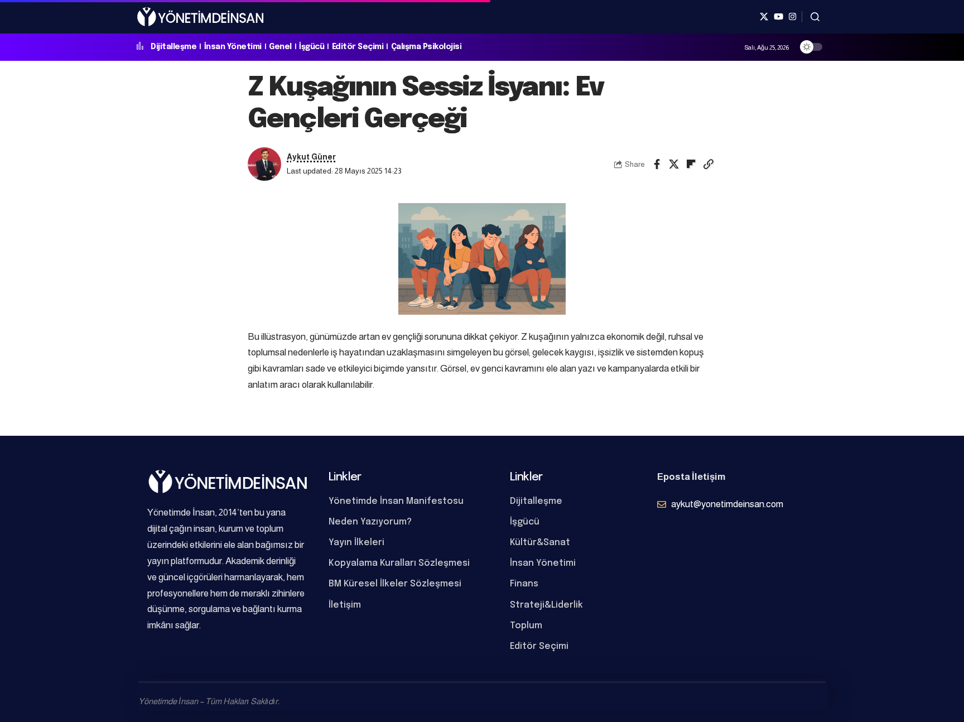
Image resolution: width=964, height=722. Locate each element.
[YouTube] (778, 16)
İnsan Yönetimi (233, 47)
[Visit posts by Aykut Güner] (264, 164)
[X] (764, 16)
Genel (280, 47)
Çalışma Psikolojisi (426, 47)
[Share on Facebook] (656, 164)
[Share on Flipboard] (691, 164)
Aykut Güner (311, 157)
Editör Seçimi (358, 47)
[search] (815, 17)
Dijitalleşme (173, 47)
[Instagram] (792, 16)
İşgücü (311, 47)
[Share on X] (674, 164)
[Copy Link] (708, 164)
